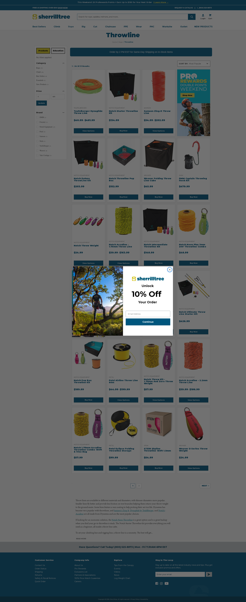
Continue (148, 322)
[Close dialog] (169, 269)
